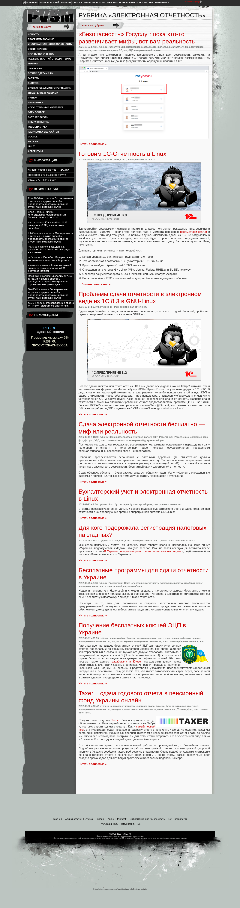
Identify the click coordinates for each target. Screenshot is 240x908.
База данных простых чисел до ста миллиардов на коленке (49, 249)
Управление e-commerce (188, 437)
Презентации (116, 583)
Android (66, 2)
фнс (205, 437)
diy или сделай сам (40, 73)
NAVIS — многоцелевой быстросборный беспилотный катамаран (47, 214)
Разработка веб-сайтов (43, 132)
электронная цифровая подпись (183, 638)
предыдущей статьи (193, 231)
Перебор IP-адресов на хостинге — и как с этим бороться (50, 259)
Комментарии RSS (130, 824)
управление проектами (43, 93)
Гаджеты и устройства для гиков (49, 58)
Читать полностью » (93, 143)
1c (111, 307)
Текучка (33, 63)
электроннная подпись (105, 50)
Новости (33, 34)
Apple (87, 2)
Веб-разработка (38, 122)
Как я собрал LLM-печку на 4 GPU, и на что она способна (48, 225)
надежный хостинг (49, 330)
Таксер (115, 720)
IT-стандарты (117, 540)
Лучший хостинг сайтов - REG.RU (48, 169)
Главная (32, 2)
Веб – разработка (159, 2)
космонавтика (37, 127)
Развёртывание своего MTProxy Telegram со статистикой (51, 304)
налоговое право (145, 706)
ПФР (155, 437)
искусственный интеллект (45, 107)
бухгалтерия (122, 504)
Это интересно (37, 49)
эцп (125, 50)
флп (168, 706)
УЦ (186, 47)
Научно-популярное (41, 54)
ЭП (120, 50)
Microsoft (98, 2)
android (33, 83)
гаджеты (34, 78)
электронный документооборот (146, 440)
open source (36, 112)
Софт (123, 159)
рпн (171, 437)
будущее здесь (38, 117)
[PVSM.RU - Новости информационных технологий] (50, 17)
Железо (33, 141)
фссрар (88, 440)
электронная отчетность (141, 159)
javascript (35, 68)
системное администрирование (49, 88)
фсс (81, 440)
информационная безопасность (50, 44)
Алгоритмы (35, 151)
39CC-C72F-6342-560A (42, 179)
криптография (117, 638)
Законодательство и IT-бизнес (126, 437)
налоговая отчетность (122, 706)
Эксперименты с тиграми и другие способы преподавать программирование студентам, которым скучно (50, 202)
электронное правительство (94, 641)
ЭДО (96, 440)
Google (77, 2)
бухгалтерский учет (141, 504)
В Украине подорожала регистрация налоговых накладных (142, 551)
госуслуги (114, 47)
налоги (148, 437)
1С (111, 159)
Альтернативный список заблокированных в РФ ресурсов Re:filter (49, 268)
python (32, 97)
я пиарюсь (117, 709)
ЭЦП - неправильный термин (144, 50)
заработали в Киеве (126, 661)
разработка (35, 102)
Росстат (163, 437)
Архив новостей (49, 2)
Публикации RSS (109, 824)
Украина (131, 638)
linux (31, 146)
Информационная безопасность (127, 2)
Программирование (41, 39)
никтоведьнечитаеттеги (171, 47)
